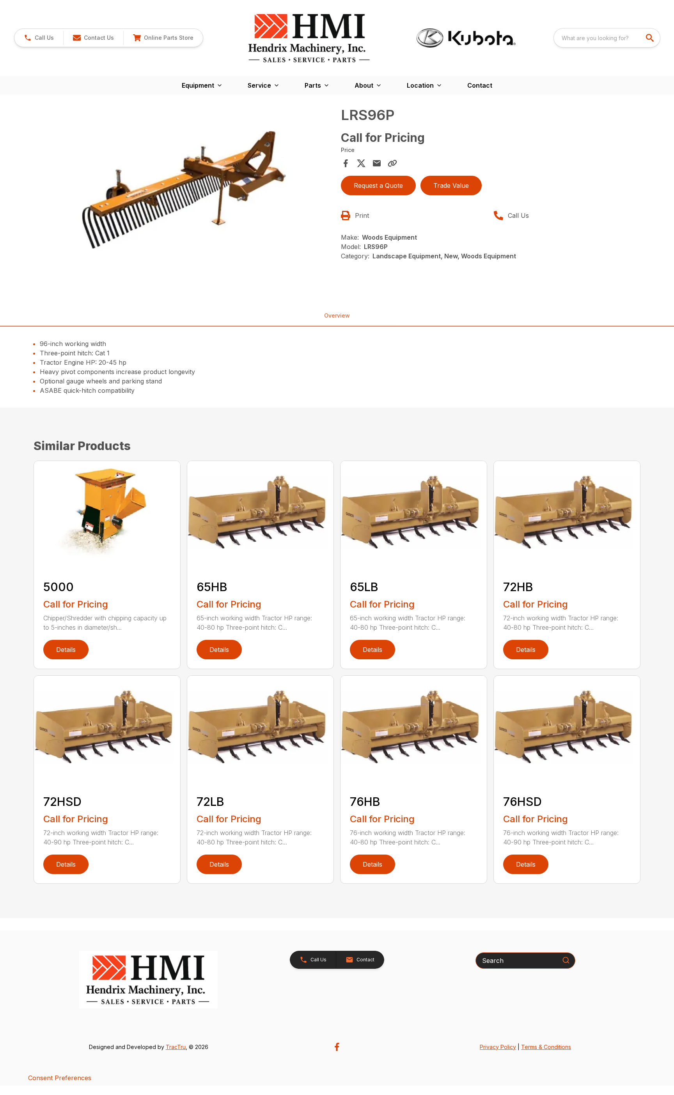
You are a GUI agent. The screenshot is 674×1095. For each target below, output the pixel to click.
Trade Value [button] (451, 185)
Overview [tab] (337, 315)
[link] (163, 38)
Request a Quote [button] (378, 185)
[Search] (566, 960)
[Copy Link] (392, 163)
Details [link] (66, 649)
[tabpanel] (185, 197)
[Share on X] (361, 163)
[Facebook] (337, 1046)
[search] (650, 38)
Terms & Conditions (546, 1047)
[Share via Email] (376, 163)
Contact (479, 85)
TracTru (176, 1047)
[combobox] (607, 37)
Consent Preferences (59, 1078)
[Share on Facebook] (345, 163)
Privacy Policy (498, 1047)
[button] (38, 38)
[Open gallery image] (185, 196)
